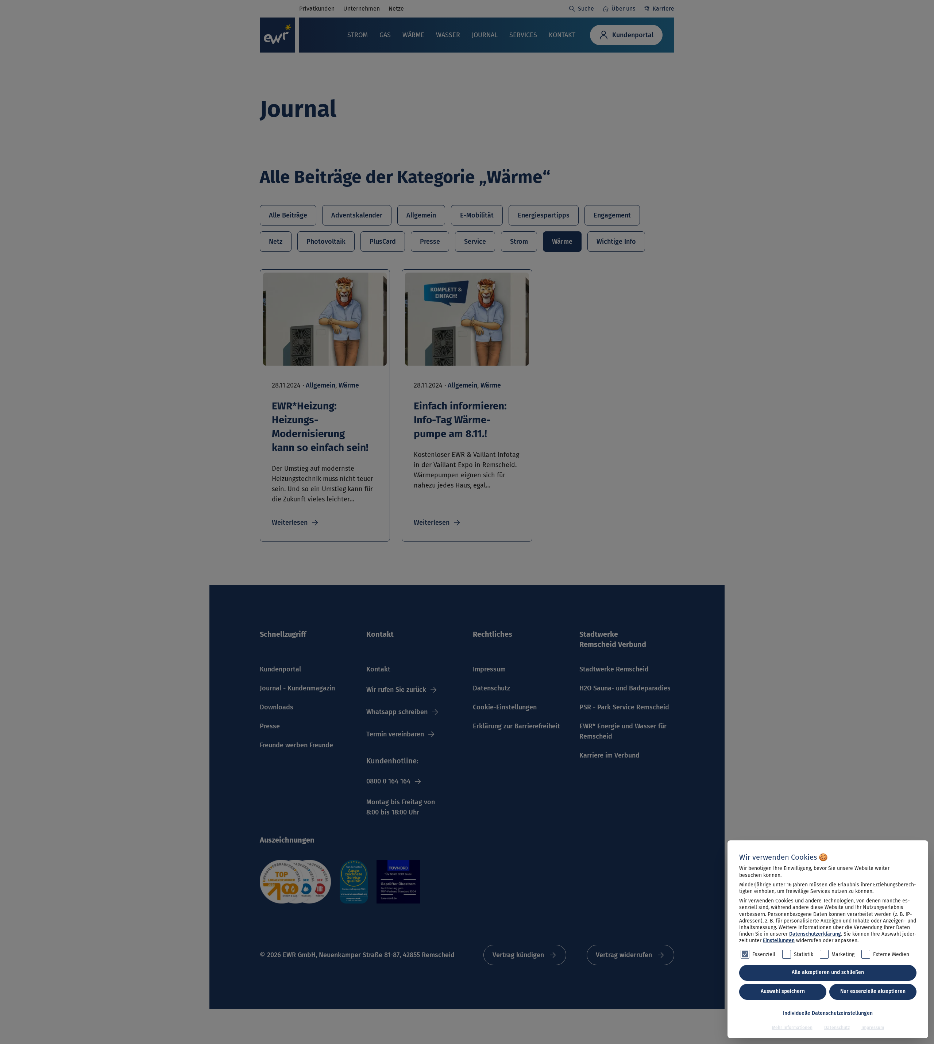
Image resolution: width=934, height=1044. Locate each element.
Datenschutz (837, 1027)
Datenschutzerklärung (815, 934)
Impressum (872, 1027)
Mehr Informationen (792, 1027)
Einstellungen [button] (779, 940)
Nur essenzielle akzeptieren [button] (873, 991)
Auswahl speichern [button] (783, 991)
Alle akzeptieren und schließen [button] (828, 972)
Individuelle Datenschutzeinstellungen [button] (828, 1013)
